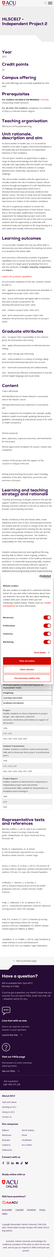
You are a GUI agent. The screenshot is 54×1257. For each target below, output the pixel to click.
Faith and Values (9, 1102)
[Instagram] (8, 1163)
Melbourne (7, 1150)
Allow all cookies (27, 661)
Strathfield (26, 1140)
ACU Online (27, 1145)
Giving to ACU (8, 1112)
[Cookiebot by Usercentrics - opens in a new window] (39, 576)
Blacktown (6, 1135)
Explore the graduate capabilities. (17, 276)
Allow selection (27, 669)
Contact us (7, 1116)
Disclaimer (31, 1209)
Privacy (42, 1209)
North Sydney (28, 1130)
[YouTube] (17, 1163)
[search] (46, 3)
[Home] (13, 6)
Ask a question (11, 1081)
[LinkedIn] (12, 1163)
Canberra (6, 1145)
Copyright (19, 1209)
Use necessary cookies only (27, 678)
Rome (24, 1135)
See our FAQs (8, 1071)
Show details (40, 652)
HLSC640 (44, 99)
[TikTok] (22, 1163)
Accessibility (7, 1209)
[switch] (47, 626)
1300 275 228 (13, 1084)
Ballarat (5, 1130)
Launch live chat (10, 1035)
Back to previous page (26, 960)
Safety (4, 1213)
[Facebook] (3, 1163)
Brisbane (6, 1140)
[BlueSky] (26, 1163)
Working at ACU (9, 1107)
